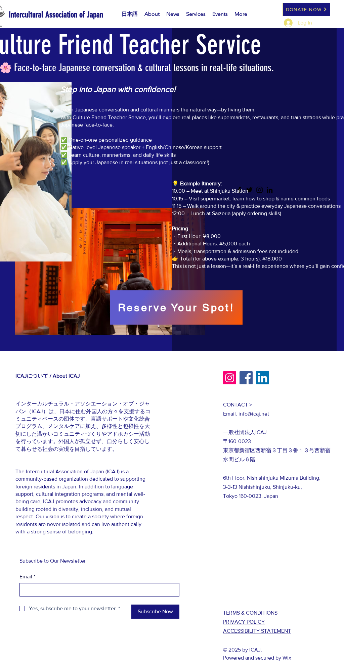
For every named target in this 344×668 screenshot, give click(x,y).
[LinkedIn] (262, 377)
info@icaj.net (254, 414)
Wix (287, 658)
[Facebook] (246, 377)
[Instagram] (229, 377)
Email (27, 576)
